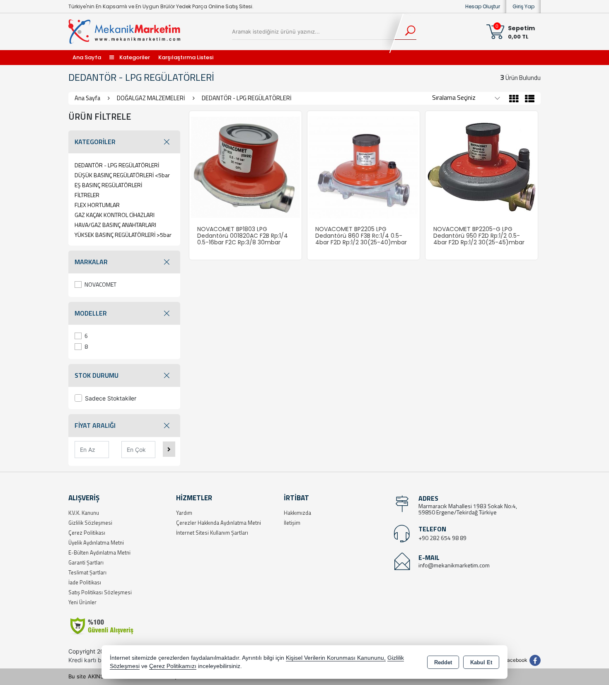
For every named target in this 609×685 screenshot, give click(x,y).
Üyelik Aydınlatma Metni (96, 542)
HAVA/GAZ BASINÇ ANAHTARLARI (115, 224)
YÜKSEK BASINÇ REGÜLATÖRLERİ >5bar (123, 234)
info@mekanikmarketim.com (454, 565)
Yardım (184, 513)
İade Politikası (84, 582)
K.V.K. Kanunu (83, 513)
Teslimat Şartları (87, 572)
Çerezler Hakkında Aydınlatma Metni (218, 523)
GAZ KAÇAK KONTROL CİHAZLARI (115, 214)
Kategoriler (134, 57)
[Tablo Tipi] (527, 100)
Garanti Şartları (86, 562)
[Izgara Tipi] (514, 100)
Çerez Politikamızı (172, 666)
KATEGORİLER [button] (95, 142)
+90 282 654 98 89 (442, 537)
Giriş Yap (523, 6)
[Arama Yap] (405, 31)
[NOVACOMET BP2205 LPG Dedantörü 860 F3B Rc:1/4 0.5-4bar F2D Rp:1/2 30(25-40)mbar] (363, 166)
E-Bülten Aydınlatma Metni (99, 552)
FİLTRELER (87, 195)
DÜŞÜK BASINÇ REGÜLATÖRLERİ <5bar (122, 175)
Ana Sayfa (86, 57)
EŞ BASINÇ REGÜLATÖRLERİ (108, 185)
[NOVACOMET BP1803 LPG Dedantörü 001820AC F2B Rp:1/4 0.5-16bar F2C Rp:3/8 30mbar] (245, 166)
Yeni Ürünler (82, 602)
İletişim (292, 523)
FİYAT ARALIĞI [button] (95, 425)
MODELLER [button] (91, 313)
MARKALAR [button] (91, 262)
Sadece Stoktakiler (110, 398)
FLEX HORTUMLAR (97, 204)
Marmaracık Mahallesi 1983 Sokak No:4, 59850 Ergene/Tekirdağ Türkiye (467, 509)
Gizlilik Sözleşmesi (90, 523)
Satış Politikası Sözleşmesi (100, 592)
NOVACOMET (100, 284)
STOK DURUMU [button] (96, 375)
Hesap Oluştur (482, 6)
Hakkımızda (297, 513)
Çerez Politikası (86, 532)
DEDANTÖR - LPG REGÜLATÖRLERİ (117, 165)
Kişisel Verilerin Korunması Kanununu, (336, 658)
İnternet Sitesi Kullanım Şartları (212, 532)
